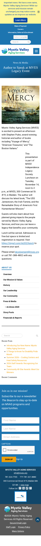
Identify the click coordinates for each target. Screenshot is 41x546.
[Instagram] (30, 488)
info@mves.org (20, 473)
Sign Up (9, 459)
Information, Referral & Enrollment (20, 32)
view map (24, 485)
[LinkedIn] (23, 488)
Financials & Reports (12, 318)
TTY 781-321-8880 (28, 477)
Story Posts (8, 312)
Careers (21, 29)
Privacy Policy (24, 527)
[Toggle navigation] (36, 51)
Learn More (20, 20)
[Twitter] (27, 488)
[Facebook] (20, 488)
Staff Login (11, 527)
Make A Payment (20, 26)
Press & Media (9, 301)
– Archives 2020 (12, 307)
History (6, 285)
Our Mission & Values (13, 280)
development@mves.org (27, 252)
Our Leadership (10, 290)
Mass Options (18, 531)
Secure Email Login (18, 523)
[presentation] (18, 450)
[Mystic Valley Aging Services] (15, 51)
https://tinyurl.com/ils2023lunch (18, 243)
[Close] (38, 11)
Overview (7, 274)
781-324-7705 (11, 477)
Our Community (10, 296)
